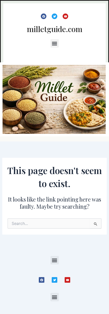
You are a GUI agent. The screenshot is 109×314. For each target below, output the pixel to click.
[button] (54, 43)
